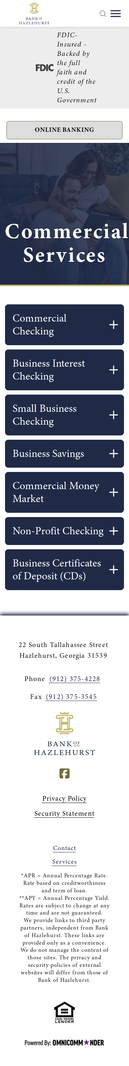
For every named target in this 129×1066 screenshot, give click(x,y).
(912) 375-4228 (75, 679)
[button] (64, 130)
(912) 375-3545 (71, 696)
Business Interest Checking (49, 370)
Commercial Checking (40, 324)
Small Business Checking (45, 415)
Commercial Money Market (56, 492)
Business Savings (48, 453)
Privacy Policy (64, 798)
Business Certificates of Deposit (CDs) (57, 569)
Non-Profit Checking (58, 531)
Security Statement (64, 813)
